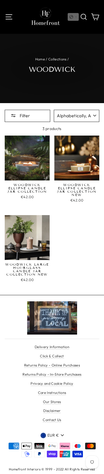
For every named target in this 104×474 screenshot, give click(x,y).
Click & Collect (52, 356)
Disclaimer (51, 410)
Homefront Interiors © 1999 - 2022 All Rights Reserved (52, 469)
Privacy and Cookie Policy (52, 383)
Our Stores (52, 401)
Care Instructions (52, 392)
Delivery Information (52, 347)
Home (40, 59)
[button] (73, 17)
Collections (57, 59)
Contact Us (52, 419)
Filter (24, 115)
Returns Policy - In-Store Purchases (51, 374)
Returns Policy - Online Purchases (52, 365)
